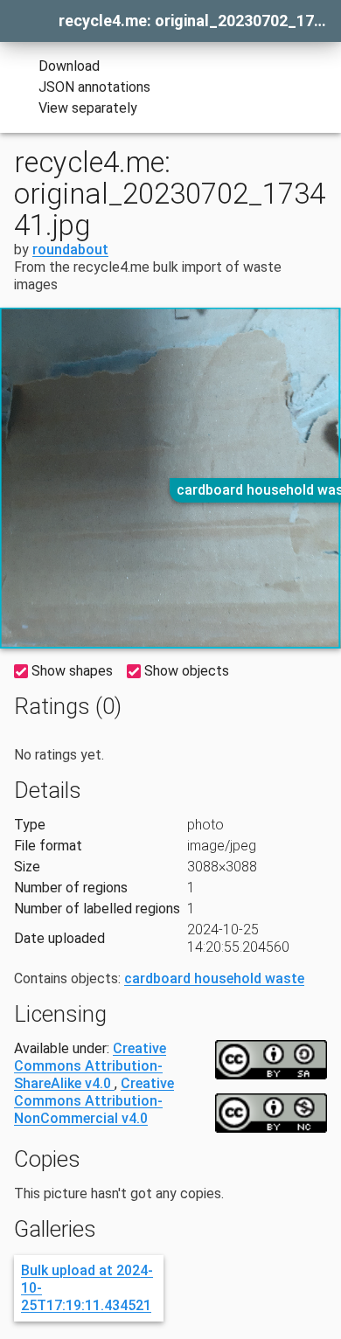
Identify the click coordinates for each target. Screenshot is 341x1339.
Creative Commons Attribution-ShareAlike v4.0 (90, 1066)
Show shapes (72, 671)
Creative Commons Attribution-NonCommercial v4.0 (94, 1101)
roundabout (70, 249)
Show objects (186, 671)
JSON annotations (94, 87)
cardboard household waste (214, 978)
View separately (87, 108)
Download (69, 66)
